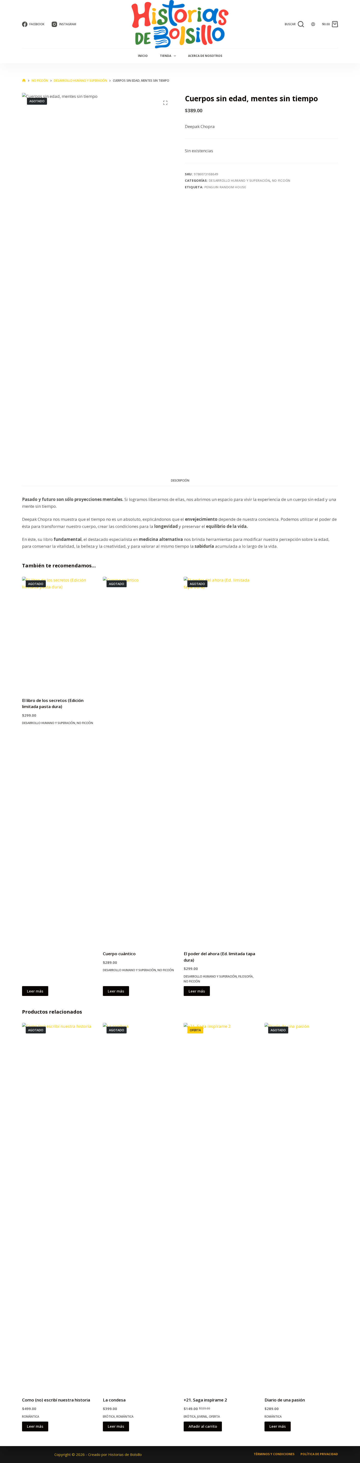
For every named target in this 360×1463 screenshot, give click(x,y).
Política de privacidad (319, 1454)
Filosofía (245, 976)
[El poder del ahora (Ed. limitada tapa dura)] (220, 760)
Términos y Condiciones (274, 1454)
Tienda (165, 56)
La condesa (114, 1400)
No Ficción (281, 180)
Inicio (143, 56)
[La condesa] (139, 1207)
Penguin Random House (225, 187)
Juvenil (202, 1416)
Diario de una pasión (284, 1400)
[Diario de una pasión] (301, 1207)
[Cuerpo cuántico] (139, 760)
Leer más (35, 991)
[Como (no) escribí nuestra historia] (59, 1207)
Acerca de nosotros (205, 56)
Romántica (30, 1416)
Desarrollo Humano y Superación (239, 180)
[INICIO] (24, 80)
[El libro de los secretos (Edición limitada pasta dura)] (59, 634)
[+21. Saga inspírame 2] (220, 1207)
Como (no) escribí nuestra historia (56, 1400)
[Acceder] (313, 24)
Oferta (214, 1416)
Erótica (109, 1416)
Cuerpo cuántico (119, 953)
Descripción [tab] (180, 480)
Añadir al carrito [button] (203, 1426)
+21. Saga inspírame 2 (205, 1400)
